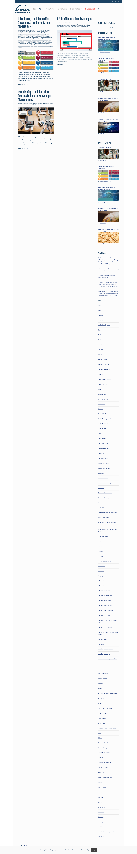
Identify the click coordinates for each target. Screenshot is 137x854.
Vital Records (40, 46)
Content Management (37, 32)
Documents (59, 25)
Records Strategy (43, 44)
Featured (50, 37)
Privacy (45, 43)
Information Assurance (27, 40)
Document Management (75, 24)
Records (75, 26)
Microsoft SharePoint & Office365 (107, 693)
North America (102, 718)
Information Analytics (42, 38)
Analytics (43, 30)
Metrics (43, 42)
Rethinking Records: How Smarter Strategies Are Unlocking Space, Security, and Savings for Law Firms (108, 285)
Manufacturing (102, 678)
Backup (19, 31)
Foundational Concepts (22, 38)
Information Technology (39, 41)
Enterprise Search (44, 37)
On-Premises (29, 43)
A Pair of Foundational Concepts (74, 19)
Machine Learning (103, 673)
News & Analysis (50, 9)
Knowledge (88, 25)
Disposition (43, 35)
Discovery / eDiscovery (36, 35)
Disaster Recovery (103, 478)
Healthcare (101, 571)
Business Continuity (24, 31)
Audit (50, 30)
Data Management (37, 34)
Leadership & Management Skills (107, 659)
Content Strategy (85, 22)
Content (30, 32)
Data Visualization (103, 458)
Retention (48, 44)
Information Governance (36, 40)
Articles (41, 9)
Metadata (39, 42)
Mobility (50, 42)
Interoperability (47, 41)
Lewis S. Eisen (103, 244)
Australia (100, 340)
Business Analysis (103, 359)
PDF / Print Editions (62, 9)
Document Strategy (26, 36)
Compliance (27, 32)
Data (90, 22)
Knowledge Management (22, 42)
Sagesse (100, 792)
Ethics (99, 541)
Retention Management (22, 46)
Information (63, 25)
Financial (100, 556)
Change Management (44, 31)
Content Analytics (103, 414)
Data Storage (43, 34)
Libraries (100, 669)
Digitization (101, 473)
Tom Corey (103, 112)
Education (101, 507)
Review (100, 782)
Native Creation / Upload (22, 43)
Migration (46, 42)
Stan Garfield (24, 103)
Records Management (35, 44)
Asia (99, 330)
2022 (99, 310)
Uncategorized (102, 822)
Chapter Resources (103, 384)
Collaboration (39, 103)
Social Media (101, 807)
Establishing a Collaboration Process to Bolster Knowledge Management (34, 96)
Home (34, 9)
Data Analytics (24, 34)
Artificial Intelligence (104, 325)
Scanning (28, 46)
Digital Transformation (27, 35)
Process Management (27, 44)
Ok (94, 850)
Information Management (46, 40)
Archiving (47, 30)
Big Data (100, 349)
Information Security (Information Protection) (26, 41)
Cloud (99, 389)
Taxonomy (36, 46)
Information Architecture (105, 595)
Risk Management (103, 787)
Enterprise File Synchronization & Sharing (33, 37)
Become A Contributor (76, 9)
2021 (99, 305)
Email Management (103, 517)
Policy (99, 733)
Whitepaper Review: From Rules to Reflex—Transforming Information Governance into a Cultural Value (108, 293)
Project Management (104, 753)
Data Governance (30, 34)
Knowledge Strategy (31, 42)
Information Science (104, 615)
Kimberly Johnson (105, 52)
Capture (38, 31)
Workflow (19, 47)
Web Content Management (48, 46)
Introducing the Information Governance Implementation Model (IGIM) (34, 22)
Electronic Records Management (37, 36)
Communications (21, 32)
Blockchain (101, 354)
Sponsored (101, 812)
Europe (100, 546)
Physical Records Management (38, 43)
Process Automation (104, 743)
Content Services (44, 32)
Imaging (28, 38)
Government (101, 566)
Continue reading (21, 84)
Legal (36, 42)
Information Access (33, 38)
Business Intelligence (32, 31)
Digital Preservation (103, 463)
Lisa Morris (103, 92)
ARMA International (90, 9)
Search (32, 46)
